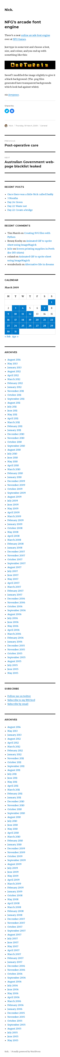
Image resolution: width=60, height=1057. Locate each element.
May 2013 (12, 363)
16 (8, 319)
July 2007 (12, 571)
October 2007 (14, 559)
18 (22, 319)
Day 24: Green (15, 202)
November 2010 (15, 438)
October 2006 (14, 606)
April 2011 (12, 418)
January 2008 (14, 547)
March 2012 (13, 379)
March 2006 (14, 633)
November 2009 (16, 485)
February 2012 (15, 383)
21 (44, 319)
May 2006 (12, 626)
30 (8, 331)
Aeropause (13, 94)
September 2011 (15, 398)
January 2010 (14, 477)
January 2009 (14, 524)
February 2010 (15, 473)
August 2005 (14, 661)
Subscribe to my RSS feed (21, 700)
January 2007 (14, 594)
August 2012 (14, 371)
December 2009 (16, 481)
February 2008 (15, 543)
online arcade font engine (35, 35)
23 (8, 325)
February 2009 (15, 520)
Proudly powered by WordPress (25, 1051)
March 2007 (14, 586)
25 (22, 325)
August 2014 (14, 359)
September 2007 (16, 563)
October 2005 (14, 653)
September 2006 (16, 610)
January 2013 (14, 367)
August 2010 (14, 449)
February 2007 (15, 590)
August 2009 (14, 496)
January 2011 (14, 430)
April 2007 (13, 583)
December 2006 (16, 598)
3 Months (12, 198)
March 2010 (13, 469)
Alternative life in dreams (39, 264)
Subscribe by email (17, 704)
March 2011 (13, 422)
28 (44, 325)
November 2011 (15, 391)
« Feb (7, 336)
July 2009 (12, 500)
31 (15, 331)
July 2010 (12, 453)
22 (51, 319)
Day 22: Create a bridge (20, 210)
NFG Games (19, 39)
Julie (9, 248)
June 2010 (12, 457)
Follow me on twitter (19, 696)
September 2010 (16, 445)
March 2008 (14, 539)
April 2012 (13, 375)
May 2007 (12, 579)
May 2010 (12, 461)
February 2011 (14, 426)
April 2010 (13, 465)
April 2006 (13, 630)
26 (30, 325)
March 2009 (14, 516)
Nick (11, 126)
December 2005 (16, 645)
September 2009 (16, 492)
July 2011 (12, 406)
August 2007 (14, 567)
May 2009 (12, 508)
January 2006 (14, 641)
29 (51, 325)
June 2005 (12, 669)
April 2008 (13, 536)
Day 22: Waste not (17, 206)
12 (30, 314)
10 (15, 314)
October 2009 (14, 489)
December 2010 (15, 434)
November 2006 (16, 602)
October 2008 (14, 528)
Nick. (9, 10)
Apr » (15, 336)
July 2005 (12, 665)
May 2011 (12, 414)
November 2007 (16, 555)
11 (23, 314)
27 (37, 325)
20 (37, 319)
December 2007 (16, 551)
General (43, 126)
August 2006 (14, 614)
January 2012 (14, 387)
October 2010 (14, 442)
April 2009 (13, 512)
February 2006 (15, 637)
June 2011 (12, 410)
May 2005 (12, 673)
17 (15, 319)
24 (15, 325)
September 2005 (16, 657)
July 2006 (12, 618)
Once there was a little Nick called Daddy (30, 194)
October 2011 (14, 395)
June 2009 (13, 504)
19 (30, 319)
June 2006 (13, 622)
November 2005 (16, 649)
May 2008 (12, 532)
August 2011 (13, 402)
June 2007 (12, 575)
